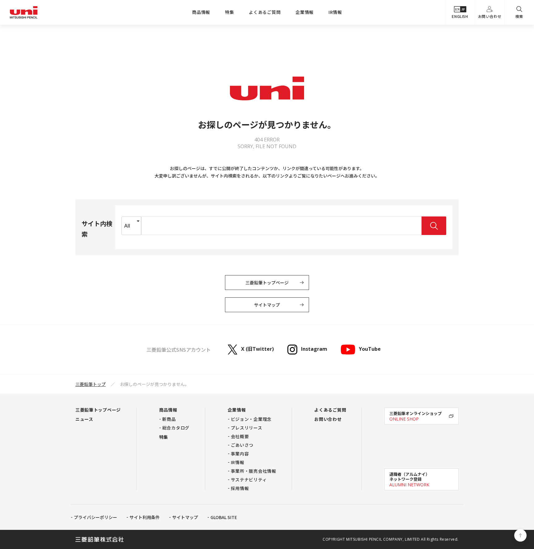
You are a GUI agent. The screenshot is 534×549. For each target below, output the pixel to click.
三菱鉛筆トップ (90, 384)
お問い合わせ (490, 16)
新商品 (169, 419)
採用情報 (240, 488)
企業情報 (304, 12)
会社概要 (240, 436)
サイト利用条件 (144, 517)
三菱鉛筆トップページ (267, 282)
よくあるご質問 (265, 12)
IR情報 (335, 12)
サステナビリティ (249, 479)
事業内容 (240, 454)
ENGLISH (460, 16)
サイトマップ (267, 305)
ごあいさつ (242, 445)
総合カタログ (175, 428)
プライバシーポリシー (95, 517)
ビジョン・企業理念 (251, 419)
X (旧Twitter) (257, 349)
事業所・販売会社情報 (253, 471)
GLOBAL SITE (223, 517)
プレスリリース (246, 428)
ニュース (84, 419)
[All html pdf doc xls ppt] (131, 225)
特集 (229, 12)
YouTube (369, 349)
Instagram (314, 349)
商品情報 (201, 12)
